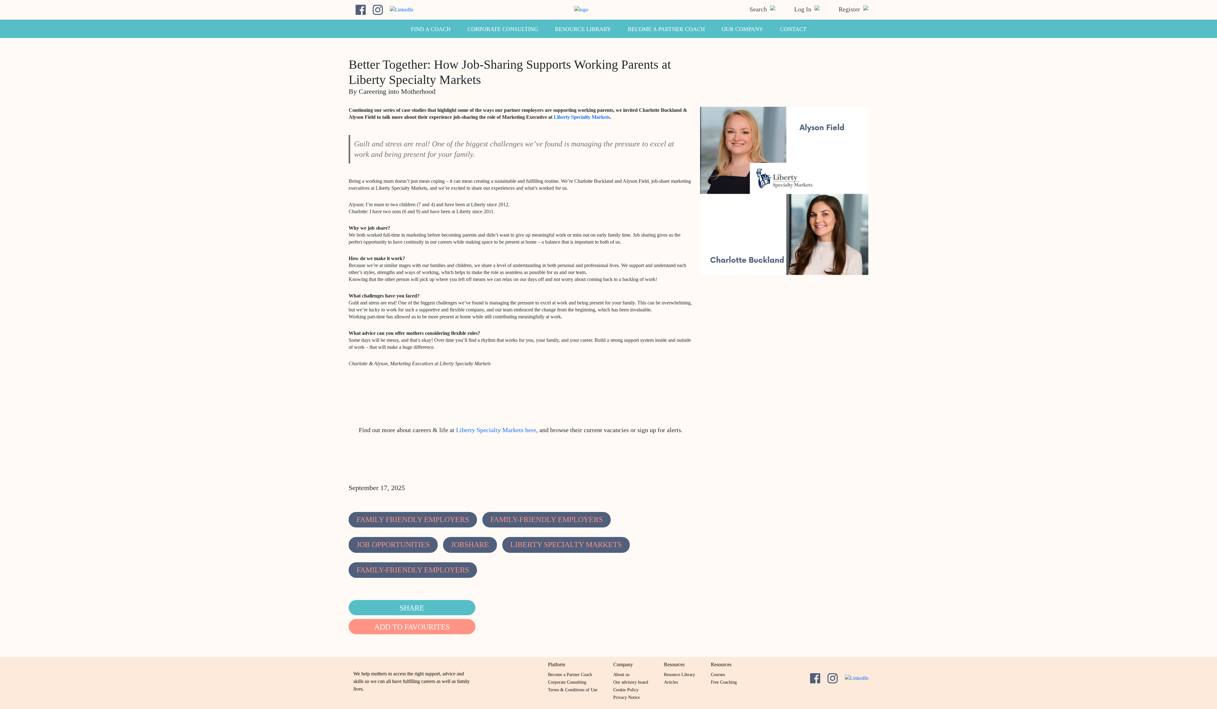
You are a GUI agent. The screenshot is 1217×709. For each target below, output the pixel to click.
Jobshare (470, 544)
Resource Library (583, 29)
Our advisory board (630, 682)
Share (412, 608)
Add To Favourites (412, 627)
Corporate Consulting (502, 29)
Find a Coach (431, 29)
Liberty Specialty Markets (582, 117)
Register (850, 9)
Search (759, 9)
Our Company (742, 29)
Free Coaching (724, 682)
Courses (718, 674)
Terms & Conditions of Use (572, 689)
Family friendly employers (413, 519)
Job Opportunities (393, 544)
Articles (671, 682)
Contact (793, 29)
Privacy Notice (626, 697)
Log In (803, 9)
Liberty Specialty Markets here (496, 429)
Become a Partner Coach (666, 29)
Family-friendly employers (546, 519)
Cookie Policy (626, 689)
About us (621, 674)
